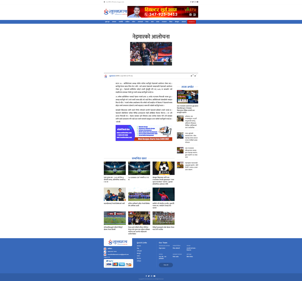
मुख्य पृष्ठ (107, 22)
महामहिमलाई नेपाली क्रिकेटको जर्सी (114, 203)
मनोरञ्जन (139, 261)
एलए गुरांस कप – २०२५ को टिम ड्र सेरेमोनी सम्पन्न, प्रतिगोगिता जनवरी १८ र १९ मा (115, 179)
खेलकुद (177, 22)
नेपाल (146, 22)
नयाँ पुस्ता (139, 251)
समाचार (114, 22)
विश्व (138, 248)
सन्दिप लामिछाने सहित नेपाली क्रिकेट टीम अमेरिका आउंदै (139, 204)
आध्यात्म (184, 22)
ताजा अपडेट (188, 87)
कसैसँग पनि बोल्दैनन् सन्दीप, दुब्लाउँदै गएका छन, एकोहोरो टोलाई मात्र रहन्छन (163, 205)
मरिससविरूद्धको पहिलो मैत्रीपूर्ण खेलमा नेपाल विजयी (113, 228)
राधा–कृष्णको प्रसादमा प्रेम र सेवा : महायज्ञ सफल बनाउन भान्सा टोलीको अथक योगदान (191, 138)
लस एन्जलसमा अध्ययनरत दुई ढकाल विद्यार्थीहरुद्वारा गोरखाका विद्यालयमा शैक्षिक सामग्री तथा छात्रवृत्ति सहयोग (187, 109)
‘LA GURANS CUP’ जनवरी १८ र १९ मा (138, 178)
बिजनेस (139, 259)
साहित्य (127, 22)
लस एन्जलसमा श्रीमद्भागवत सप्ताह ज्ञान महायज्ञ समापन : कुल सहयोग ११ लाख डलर (191, 153)
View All (166, 265)
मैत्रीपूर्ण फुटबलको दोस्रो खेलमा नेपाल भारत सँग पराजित (163, 228)
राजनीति (121, 22)
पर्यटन (133, 22)
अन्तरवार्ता (140, 22)
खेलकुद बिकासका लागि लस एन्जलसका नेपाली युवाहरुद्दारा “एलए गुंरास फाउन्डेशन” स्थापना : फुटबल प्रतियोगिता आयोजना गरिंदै (163, 180)
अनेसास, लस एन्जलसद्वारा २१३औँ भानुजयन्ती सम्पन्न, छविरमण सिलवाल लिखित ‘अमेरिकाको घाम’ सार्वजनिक (191, 122)
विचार (170, 22)
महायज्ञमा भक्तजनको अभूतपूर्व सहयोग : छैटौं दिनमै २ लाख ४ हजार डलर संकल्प (191, 166)
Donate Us (192, 22)
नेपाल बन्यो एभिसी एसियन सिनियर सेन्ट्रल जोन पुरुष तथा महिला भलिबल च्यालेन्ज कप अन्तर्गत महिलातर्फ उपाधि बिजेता (139, 230)
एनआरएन (164, 22)
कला (152, 22)
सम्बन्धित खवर (139, 158)
